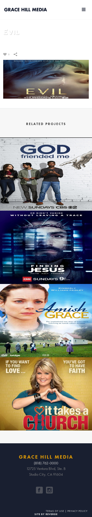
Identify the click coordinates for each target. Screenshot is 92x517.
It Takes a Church (46, 419)
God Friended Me (46, 199)
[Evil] (46, 78)
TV (47, 43)
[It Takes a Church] (46, 377)
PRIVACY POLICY (77, 511)
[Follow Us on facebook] (39, 490)
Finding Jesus (46, 273)
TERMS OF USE (55, 511)
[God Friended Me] (46, 157)
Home (39, 43)
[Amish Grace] (46, 304)
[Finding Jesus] (46, 231)
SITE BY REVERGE (46, 514)
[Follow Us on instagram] (49, 490)
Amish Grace (46, 346)
